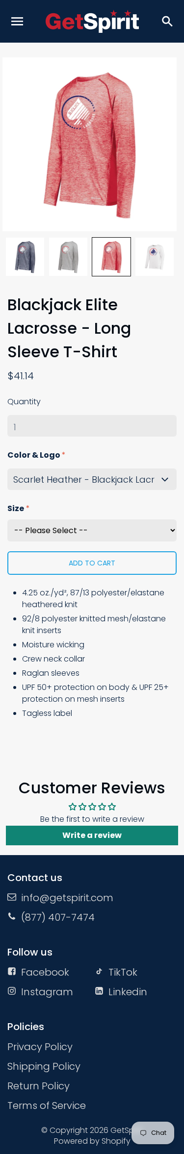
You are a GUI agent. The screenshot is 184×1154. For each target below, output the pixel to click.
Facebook (45, 972)
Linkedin (127, 992)
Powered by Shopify (92, 1141)
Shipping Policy (43, 1066)
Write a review (92, 835)
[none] (25, 256)
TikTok (122, 972)
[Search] (167, 21)
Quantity (24, 401)
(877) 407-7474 (58, 917)
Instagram (47, 992)
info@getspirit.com (67, 898)
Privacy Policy (40, 1047)
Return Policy (38, 1086)
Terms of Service (46, 1105)
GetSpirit (126, 1130)
